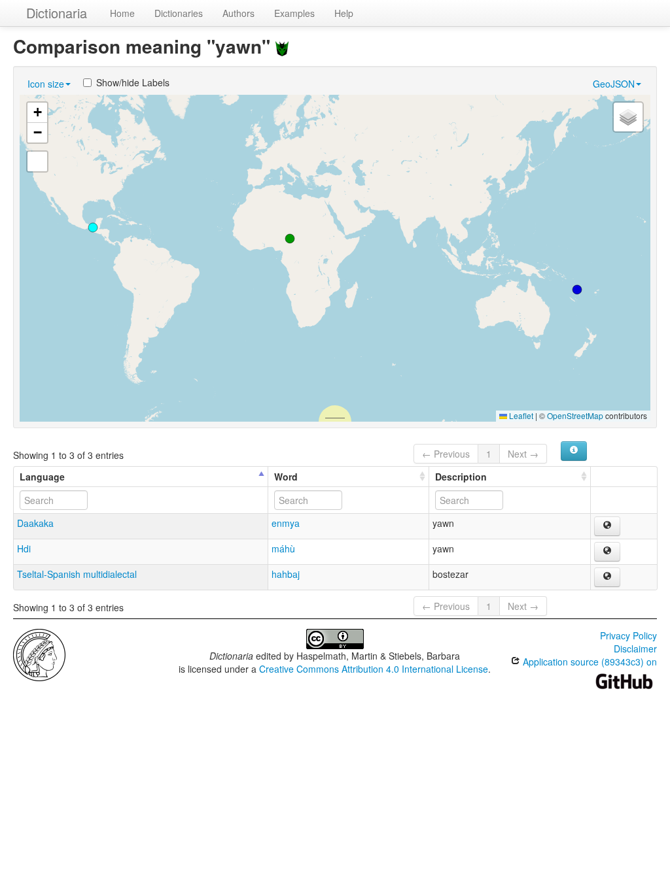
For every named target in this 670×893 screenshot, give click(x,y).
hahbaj (286, 574)
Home (122, 13)
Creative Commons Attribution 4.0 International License (373, 668)
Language (42, 476)
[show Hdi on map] (607, 552)
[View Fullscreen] (37, 161)
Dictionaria (56, 12)
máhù (283, 548)
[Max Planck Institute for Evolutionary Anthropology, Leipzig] (39, 653)
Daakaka (35, 523)
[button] (577, 289)
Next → (523, 453)
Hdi (24, 548)
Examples (294, 13)
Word (286, 476)
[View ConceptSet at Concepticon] (282, 46)
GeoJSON (614, 83)
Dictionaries (178, 13)
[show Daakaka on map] (607, 526)
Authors (238, 13)
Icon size (45, 83)
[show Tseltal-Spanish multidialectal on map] (607, 577)
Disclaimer (635, 648)
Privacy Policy (628, 635)
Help (343, 13)
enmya (286, 523)
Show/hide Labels (132, 82)
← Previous (446, 453)
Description (461, 476)
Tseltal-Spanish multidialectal (77, 574)
